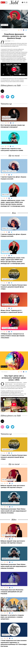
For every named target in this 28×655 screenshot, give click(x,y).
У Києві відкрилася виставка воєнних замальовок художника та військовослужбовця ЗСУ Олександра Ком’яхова (14, 643)
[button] (6, 2)
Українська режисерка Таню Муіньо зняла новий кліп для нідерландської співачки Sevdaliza (13, 511)
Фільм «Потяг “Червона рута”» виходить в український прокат (12, 311)
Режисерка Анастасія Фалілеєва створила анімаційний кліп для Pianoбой (12, 592)
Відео (2, 483)
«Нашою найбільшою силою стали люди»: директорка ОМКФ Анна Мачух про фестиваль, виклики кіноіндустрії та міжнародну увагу (13, 203)
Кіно (2, 174)
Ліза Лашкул (4, 30)
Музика (2, 146)
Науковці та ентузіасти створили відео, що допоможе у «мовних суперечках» (12, 617)
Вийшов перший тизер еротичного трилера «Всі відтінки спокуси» (13, 486)
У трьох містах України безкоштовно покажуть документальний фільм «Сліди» (14, 287)
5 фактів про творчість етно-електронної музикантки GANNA (12, 149)
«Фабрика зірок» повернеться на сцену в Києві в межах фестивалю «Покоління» (12, 336)
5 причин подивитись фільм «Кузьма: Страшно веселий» (13, 178)
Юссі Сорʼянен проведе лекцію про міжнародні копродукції (13, 126)
